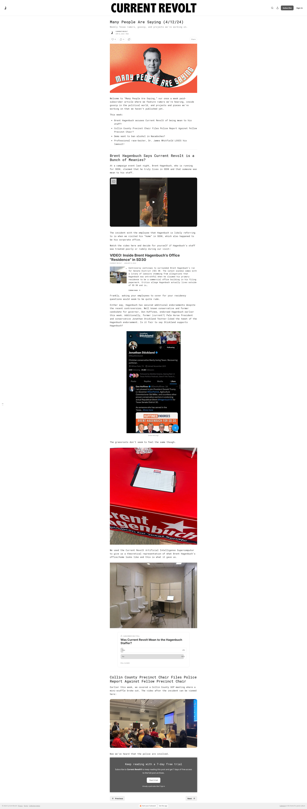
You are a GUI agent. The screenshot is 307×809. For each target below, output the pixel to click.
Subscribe (287, 8)
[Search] (272, 8)
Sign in (299, 8)
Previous (119, 798)
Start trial (153, 780)
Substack (283, 806)
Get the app (163, 806)
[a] (153, 202)
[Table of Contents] (2, 404)
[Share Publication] (277, 8)
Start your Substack (149, 806)
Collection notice (34, 806)
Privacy (20, 806)
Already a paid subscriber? (153, 786)
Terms (26, 806)
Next (189, 798)
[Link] (106, 158)
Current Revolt (122, 31)
